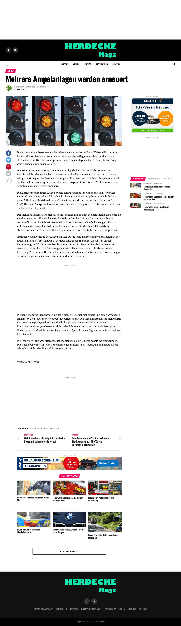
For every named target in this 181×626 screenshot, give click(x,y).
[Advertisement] (90, 20)
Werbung (143, 609)
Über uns (132, 609)
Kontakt (59, 609)
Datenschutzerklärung (115, 609)
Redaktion (21, 89)
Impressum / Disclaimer (91, 609)
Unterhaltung (102, 64)
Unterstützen (72, 609)
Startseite (65, 64)
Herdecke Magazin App (43, 609)
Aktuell (76, 64)
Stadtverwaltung (51, 428)
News (37, 428)
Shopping (116, 64)
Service (87, 64)
